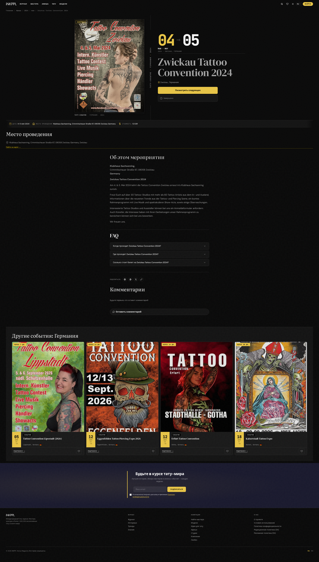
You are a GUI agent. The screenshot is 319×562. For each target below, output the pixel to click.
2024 (26, 11)
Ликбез (194, 540)
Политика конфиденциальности (267, 526)
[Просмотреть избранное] (287, 3)
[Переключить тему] (292, 3)
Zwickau (164, 82)
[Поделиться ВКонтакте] (130, 279)
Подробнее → (19, 451)
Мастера (34, 4)
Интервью (132, 523)
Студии (194, 533)
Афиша (45, 4)
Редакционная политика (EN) (266, 530)
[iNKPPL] (11, 4)
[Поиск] (281, 3)
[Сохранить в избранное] (79, 451)
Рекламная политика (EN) (265, 533)
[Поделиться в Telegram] (125, 279)
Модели (63, 4)
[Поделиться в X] (136, 279)
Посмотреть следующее (187, 90)
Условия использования (264, 523)
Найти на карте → (13, 147)
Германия (174, 82)
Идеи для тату (197, 526)
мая (33, 11)
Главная (9, 11)
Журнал (23, 4)
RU (309, 551)
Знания (131, 530)
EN (312, 551)
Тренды (131, 526)
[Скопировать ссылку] (141, 279)
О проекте (258, 519)
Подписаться (176, 489)
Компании (195, 536)
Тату (54, 4)
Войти (308, 4)
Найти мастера (197, 519)
